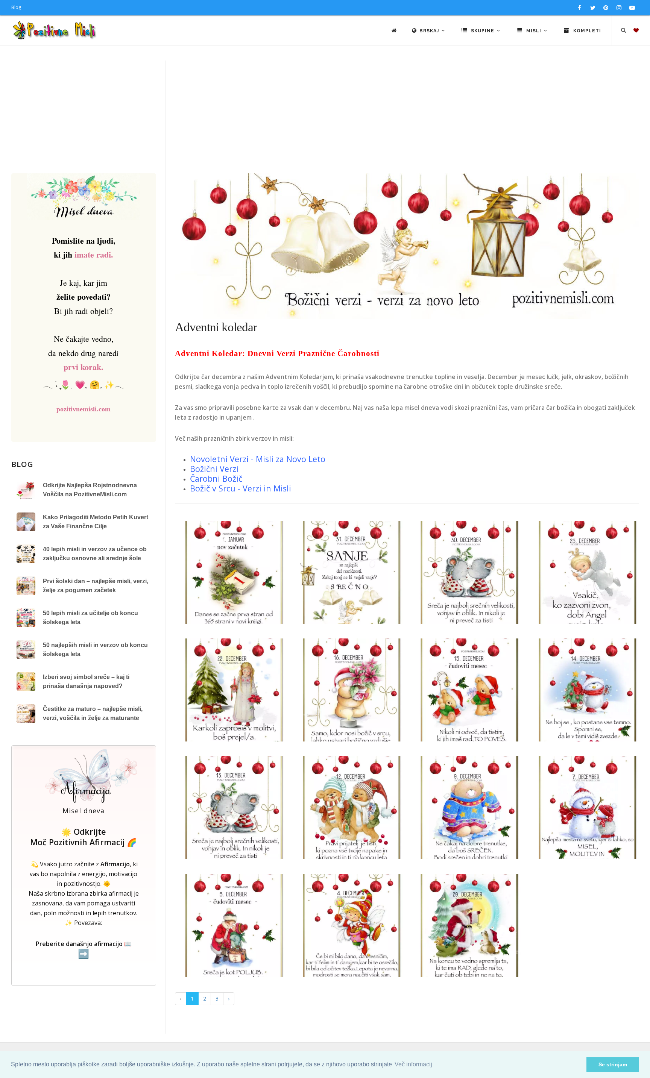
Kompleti (586, 30)
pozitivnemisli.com (83, 409)
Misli (534, 30)
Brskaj (429, 30)
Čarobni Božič (216, 478)
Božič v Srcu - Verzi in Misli (240, 488)
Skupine (482, 30)
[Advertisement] (325, 117)
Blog (16, 7)
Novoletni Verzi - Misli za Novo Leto (259, 458)
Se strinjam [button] (612, 1064)
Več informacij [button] (413, 1064)
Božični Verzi (214, 468)
